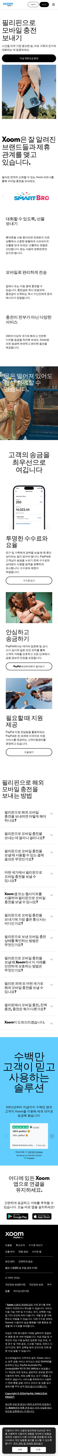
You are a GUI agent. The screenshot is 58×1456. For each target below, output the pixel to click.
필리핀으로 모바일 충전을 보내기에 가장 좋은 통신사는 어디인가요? (25, 919)
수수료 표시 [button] (29, 580)
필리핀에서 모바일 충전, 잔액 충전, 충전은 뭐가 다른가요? (26, 1007)
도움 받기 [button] (29, 752)
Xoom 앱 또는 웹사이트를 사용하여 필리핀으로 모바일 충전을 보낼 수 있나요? (25, 898)
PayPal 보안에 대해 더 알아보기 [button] (28, 666)
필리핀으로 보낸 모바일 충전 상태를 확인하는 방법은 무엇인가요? (25, 940)
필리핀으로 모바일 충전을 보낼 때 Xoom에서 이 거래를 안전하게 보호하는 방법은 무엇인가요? (25, 964)
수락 (38, 1449)
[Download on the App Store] (42, 1218)
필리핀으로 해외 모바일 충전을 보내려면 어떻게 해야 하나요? (25, 816)
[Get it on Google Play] (17, 1218)
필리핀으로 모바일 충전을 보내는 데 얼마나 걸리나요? (25, 835)
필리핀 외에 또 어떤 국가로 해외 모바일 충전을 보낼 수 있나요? (24, 987)
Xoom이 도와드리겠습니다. (25, 1022)
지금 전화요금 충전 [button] (29, 58)
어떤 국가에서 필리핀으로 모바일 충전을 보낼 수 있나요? (23, 876)
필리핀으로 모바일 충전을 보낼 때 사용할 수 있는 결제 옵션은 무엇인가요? (24, 855)
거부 (20, 1449)
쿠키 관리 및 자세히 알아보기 (28, 1443)
